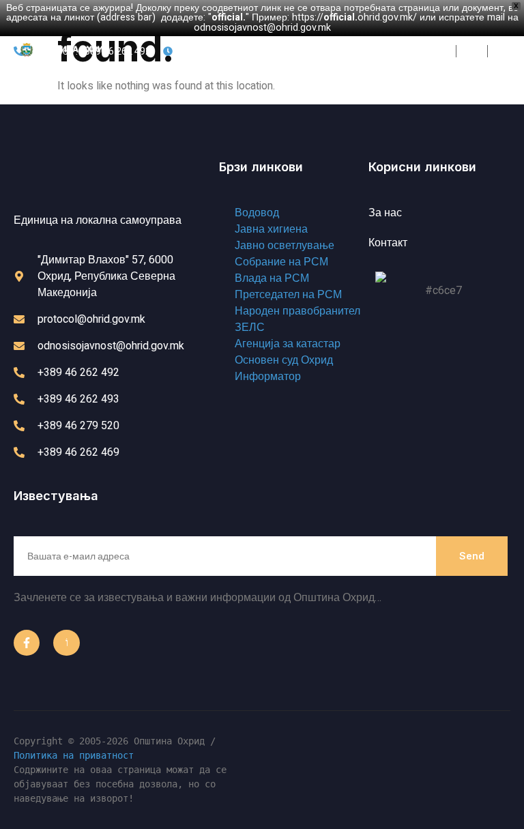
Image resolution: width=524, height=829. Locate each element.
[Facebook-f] (27, 643)
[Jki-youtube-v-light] (66, 643)
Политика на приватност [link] (74, 755)
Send (471, 556)
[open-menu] (489, 52)
